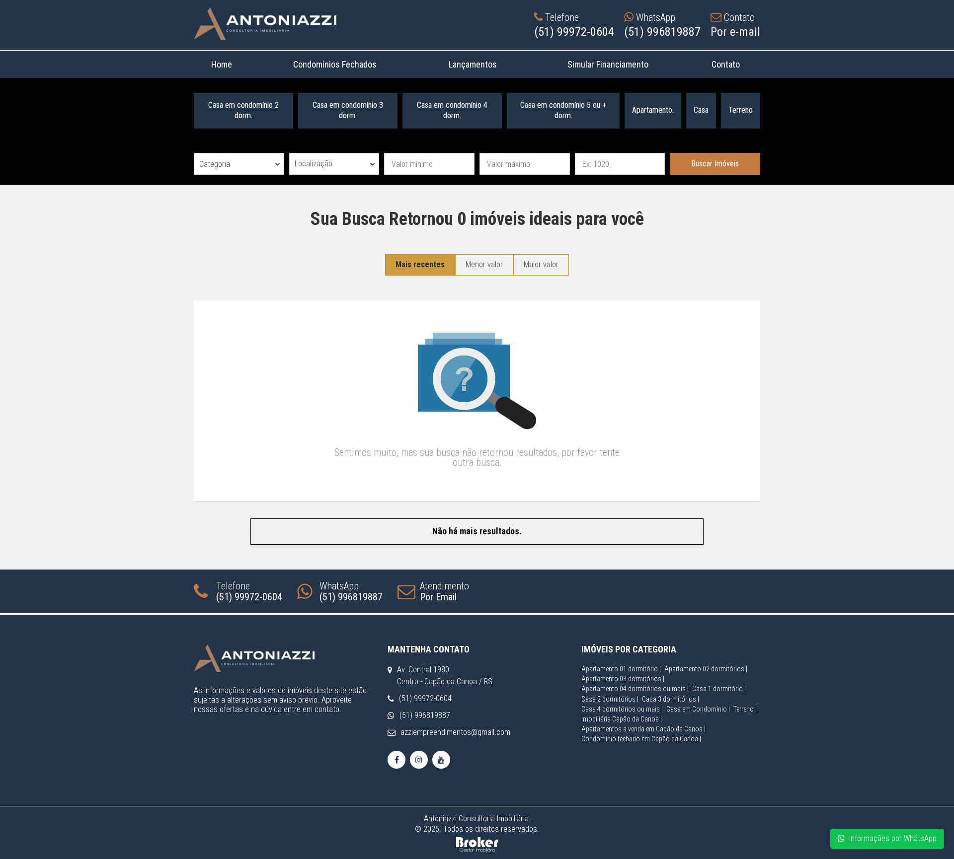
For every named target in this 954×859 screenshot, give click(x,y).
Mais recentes (420, 264)
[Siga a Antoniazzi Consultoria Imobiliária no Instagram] (419, 760)
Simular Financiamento (607, 64)
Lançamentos (472, 64)
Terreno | (745, 709)
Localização (313, 163)
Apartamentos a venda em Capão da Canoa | (643, 729)
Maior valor (541, 264)
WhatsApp (351, 591)
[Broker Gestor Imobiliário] (477, 843)
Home (221, 64)
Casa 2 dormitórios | (609, 699)
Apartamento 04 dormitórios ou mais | (635, 689)
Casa (701, 110)
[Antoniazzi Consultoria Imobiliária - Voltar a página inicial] (265, 23)
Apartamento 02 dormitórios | (705, 669)
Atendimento (444, 591)
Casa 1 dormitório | (719, 689)
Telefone (249, 591)
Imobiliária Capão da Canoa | (621, 719)
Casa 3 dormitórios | (670, 699)
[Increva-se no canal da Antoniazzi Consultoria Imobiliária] (441, 760)
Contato (725, 64)
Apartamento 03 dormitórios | (622, 679)
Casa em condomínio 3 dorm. (348, 110)
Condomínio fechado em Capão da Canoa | (641, 739)
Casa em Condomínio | (698, 709)
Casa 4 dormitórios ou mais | (622, 709)
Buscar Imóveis (715, 163)
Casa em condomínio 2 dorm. (243, 110)
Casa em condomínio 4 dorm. (452, 110)
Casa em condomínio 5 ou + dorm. (563, 110)
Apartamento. (653, 110)
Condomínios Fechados (335, 64)
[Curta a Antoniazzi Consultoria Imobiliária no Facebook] (396, 760)
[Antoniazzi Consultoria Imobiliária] (283, 658)
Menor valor (484, 264)
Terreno (740, 110)
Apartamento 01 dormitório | (621, 669)
